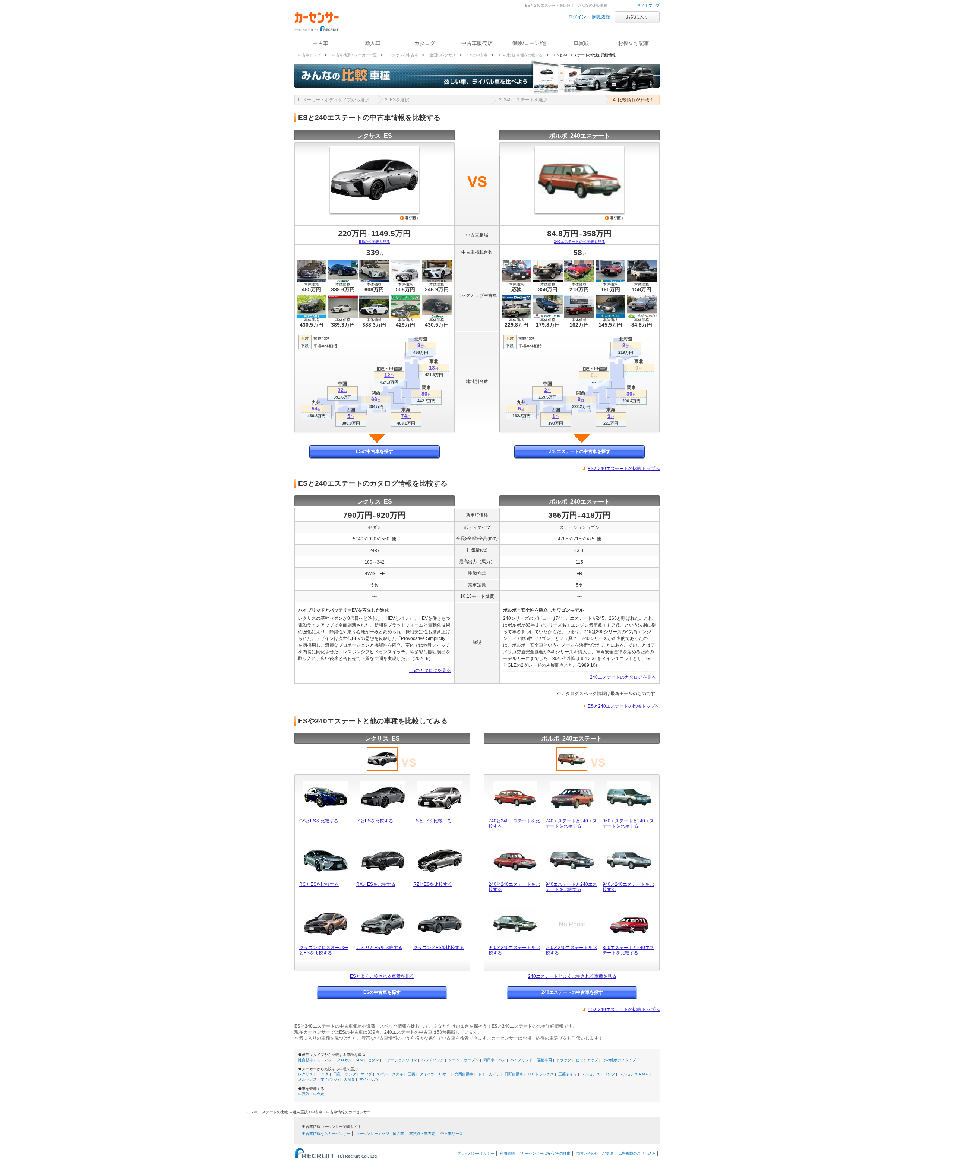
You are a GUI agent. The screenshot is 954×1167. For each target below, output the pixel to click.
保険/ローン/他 (529, 43)
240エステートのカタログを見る (623, 677)
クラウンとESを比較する (438, 947)
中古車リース (451, 1134)
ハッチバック (432, 1060)
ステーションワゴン (400, 1060)
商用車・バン (494, 1060)
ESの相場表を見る (374, 242)
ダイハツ (427, 1074)
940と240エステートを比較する (628, 887)
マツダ (366, 1074)
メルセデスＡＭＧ (634, 1074)
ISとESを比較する (374, 821)
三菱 (411, 1074)
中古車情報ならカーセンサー (326, 1134)
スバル (382, 1074)
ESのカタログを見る (430, 670)
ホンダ (350, 1074)
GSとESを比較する (318, 821)
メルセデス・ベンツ (598, 1074)
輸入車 (372, 43)
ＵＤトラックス (541, 1074)
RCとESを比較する (319, 884)
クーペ (453, 1060)
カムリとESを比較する (379, 947)
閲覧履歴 (601, 16)
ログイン (577, 16)
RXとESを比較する (375, 884)
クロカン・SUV (350, 1060)
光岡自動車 (464, 1074)
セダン (373, 1060)
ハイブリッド (521, 1060)
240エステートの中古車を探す (579, 451)
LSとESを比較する (432, 821)
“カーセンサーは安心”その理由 (545, 1153)
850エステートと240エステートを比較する (628, 950)
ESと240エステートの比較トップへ (624, 468)
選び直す (410, 218)
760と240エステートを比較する (571, 950)
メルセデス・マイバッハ (318, 1079)
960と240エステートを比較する (514, 950)
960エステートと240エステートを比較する (628, 823)
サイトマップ (648, 5)
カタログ (424, 43)
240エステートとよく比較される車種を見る (572, 976)
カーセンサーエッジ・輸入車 (380, 1134)
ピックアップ (587, 1060)
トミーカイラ (489, 1074)
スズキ (397, 1074)
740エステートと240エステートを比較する (571, 823)
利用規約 (507, 1153)
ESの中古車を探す (374, 451)
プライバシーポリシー (476, 1153)
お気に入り (637, 16)
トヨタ (323, 1074)
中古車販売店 (477, 43)
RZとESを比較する (432, 884)
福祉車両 (544, 1060)
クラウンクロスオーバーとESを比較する (323, 950)
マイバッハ (368, 1079)
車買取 (581, 43)
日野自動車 (514, 1074)
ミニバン (325, 1060)
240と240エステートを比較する (514, 887)
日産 (337, 1074)
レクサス (305, 1074)
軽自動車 (305, 1060)
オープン (471, 1060)
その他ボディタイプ (619, 1060)
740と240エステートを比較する (514, 823)
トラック (563, 1060)
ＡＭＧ (349, 1079)
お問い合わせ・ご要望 (594, 1153)
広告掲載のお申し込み (637, 1153)
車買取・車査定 (311, 1094)
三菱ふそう (567, 1074)
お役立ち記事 (633, 43)
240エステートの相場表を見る (579, 242)
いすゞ (444, 1074)
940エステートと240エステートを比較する (571, 887)
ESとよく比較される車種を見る (382, 976)
